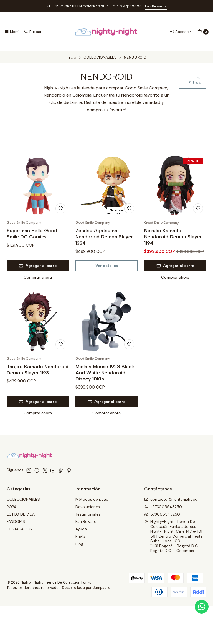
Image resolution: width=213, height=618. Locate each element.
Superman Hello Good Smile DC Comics (32, 233)
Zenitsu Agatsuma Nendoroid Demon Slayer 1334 (104, 237)
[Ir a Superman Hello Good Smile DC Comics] (38, 186)
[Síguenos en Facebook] (37, 470)
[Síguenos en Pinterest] (69, 470)
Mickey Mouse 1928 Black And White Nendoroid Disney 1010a (104, 373)
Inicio (71, 57)
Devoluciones (87, 506)
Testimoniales (87, 514)
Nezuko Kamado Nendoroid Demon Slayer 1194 (173, 237)
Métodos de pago (91, 499)
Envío (80, 536)
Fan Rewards (156, 6)
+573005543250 (166, 506)
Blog (79, 543)
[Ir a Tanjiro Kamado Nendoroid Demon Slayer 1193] (38, 322)
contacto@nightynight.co (173, 499)
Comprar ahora (38, 277)
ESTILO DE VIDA (21, 514)
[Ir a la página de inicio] (106, 31)
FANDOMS (16, 521)
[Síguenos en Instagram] (29, 470)
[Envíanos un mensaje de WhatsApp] (202, 607)
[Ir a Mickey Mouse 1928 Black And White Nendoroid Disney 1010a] (106, 322)
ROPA (11, 506)
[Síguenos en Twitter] (45, 470)
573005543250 (165, 514)
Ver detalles (106, 265)
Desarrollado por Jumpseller (87, 587)
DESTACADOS (19, 528)
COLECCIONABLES (99, 57)
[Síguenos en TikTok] (61, 470)
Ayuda (81, 528)
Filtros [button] (194, 82)
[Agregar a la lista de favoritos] (60, 208)
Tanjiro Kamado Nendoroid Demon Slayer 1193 (38, 369)
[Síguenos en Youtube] (52, 470)
